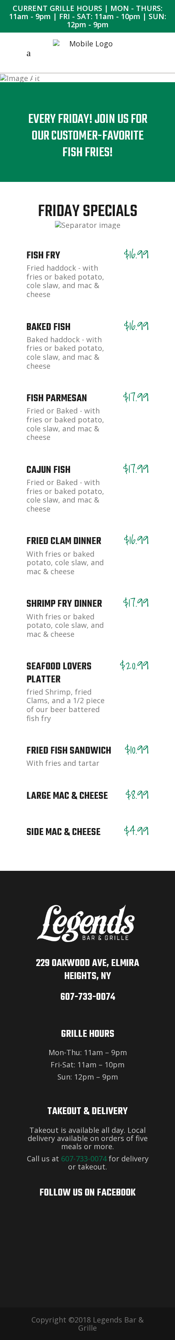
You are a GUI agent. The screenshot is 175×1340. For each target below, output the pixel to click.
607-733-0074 (87, 997)
